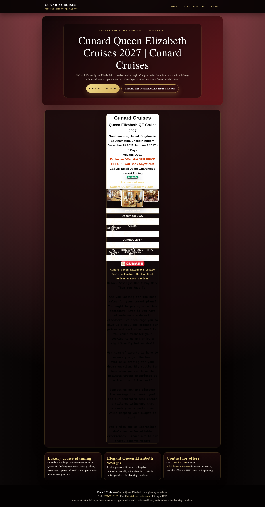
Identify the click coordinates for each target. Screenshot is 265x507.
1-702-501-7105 (179, 462)
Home (174, 6)
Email (215, 6)
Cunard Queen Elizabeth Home (132, 186)
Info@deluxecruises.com (178, 466)
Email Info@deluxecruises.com (150, 88)
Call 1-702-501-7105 (194, 6)
